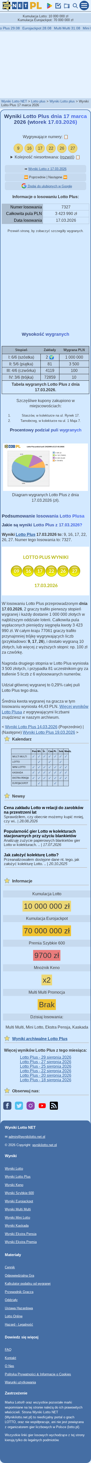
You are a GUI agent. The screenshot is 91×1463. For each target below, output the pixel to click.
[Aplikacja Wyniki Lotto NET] (48, 7)
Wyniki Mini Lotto (17, 1217)
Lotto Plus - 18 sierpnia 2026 (45, 1080)
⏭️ (65, 177)
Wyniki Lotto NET (14, 101)
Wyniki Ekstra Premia (21, 1242)
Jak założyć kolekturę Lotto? (31, 855)
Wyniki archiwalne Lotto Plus (39, 1039)
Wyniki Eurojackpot (19, 1201)
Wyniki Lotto (14, 1168)
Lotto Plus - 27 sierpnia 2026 (45, 1062)
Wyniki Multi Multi (18, 1209)
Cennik (10, 1267)
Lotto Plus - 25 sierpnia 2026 (45, 1066)
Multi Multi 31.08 (63, 28)
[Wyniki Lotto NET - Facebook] (7, 1106)
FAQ (8, 1350)
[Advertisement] (45, 64)
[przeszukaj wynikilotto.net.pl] (74, 7)
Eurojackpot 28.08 (32, 28)
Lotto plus (38, 101)
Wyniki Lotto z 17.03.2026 (47, 169)
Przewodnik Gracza (19, 1291)
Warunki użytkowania (20, 1382)
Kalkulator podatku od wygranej (28, 1283)
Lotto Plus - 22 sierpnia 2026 (45, 1071)
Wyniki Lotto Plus (18, 1176)
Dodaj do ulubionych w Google (49, 186)
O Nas (9, 1366)
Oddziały (11, 1300)
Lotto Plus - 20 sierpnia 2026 (45, 1075)
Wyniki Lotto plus (62, 101)
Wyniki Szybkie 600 (19, 1193)
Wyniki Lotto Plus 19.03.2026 (49, 732)
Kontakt (10, 1358)
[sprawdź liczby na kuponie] (57, 7)
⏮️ (26, 177)
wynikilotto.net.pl (44, 1145)
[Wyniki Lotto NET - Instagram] (30, 1106)
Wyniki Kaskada (17, 1225)
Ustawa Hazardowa (19, 1308)
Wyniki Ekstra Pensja (20, 1233)
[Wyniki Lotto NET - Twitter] (19, 1106)
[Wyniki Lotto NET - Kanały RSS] (54, 1106)
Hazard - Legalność (19, 1324)
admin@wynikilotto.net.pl (27, 1137)
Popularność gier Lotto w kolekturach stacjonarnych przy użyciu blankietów (40, 833)
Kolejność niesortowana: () (47, 157)
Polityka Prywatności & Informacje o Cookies (38, 1374)
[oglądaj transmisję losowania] (66, 7)
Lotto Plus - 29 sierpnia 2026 (45, 1057)
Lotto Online (13, 1316)
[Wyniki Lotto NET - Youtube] (42, 1106)
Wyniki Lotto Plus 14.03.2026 (31, 727)
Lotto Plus (25, 534)
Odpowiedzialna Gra (19, 1275)
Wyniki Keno (14, 1185)
